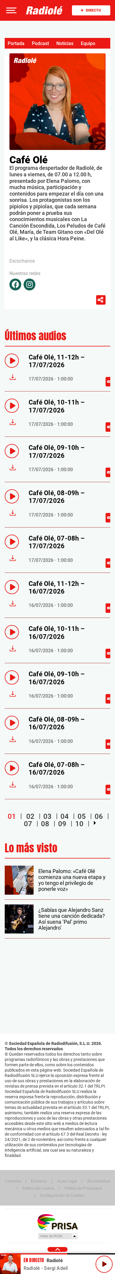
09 (62, 824)
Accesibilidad (98, 1181)
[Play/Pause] (104, 1264)
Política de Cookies (38, 1188)
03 (47, 816)
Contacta (13, 1181)
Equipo (88, 43)
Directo (93, 10)
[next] (95, 823)
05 (82, 816)
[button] (11, 10)
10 (79, 824)
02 (30, 816)
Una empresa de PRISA (57, 1221)
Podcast (40, 43)
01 (12, 816)
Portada (16, 43)
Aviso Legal (67, 1181)
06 (99, 816)
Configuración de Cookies (62, 1195)
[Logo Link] (44, 10)
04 (64, 816)
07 (28, 824)
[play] (12, 361)
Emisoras (39, 1181)
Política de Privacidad (83, 1188)
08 (45, 824)
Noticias (64, 43)
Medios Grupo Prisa (58, 1236)
